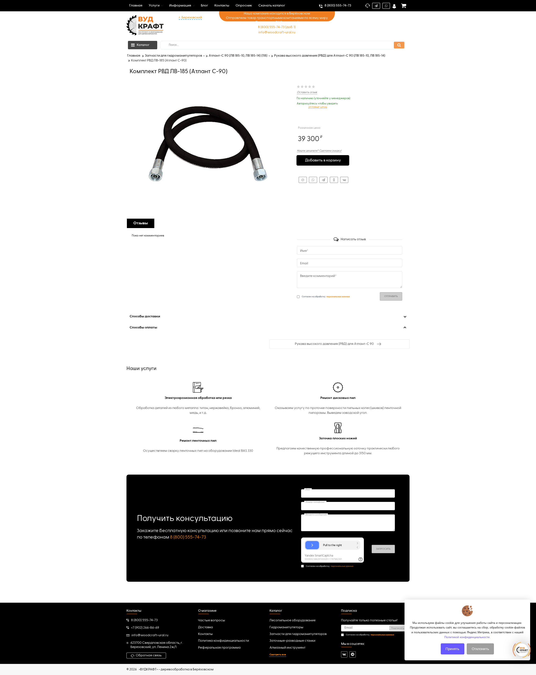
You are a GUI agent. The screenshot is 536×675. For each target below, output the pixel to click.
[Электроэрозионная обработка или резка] (198, 398)
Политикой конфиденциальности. (467, 637)
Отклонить (480, 649)
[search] (399, 45)
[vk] (344, 654)
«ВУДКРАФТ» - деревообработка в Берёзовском (176, 669)
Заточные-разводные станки (292, 641)
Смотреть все (277, 654)
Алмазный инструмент (287, 647)
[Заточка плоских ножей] (337, 439)
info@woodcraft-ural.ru (276, 32)
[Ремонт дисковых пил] (337, 398)
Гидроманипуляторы (286, 627)
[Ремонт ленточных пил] (198, 439)
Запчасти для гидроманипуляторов (298, 634)
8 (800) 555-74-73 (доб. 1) (277, 27)
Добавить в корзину (323, 160)
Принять (452, 649)
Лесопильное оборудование (292, 620)
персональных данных (342, 566)
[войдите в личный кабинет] (394, 5)
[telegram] (352, 654)
